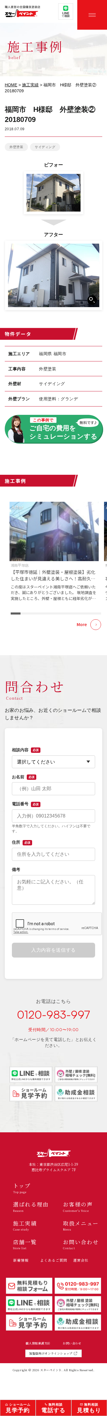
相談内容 (25, 749)
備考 (16, 869)
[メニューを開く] (92, 15)
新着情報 (21, 1260)
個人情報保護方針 (38, 1343)
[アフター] (53, 275)
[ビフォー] (53, 193)
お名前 (23, 776)
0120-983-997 (53, 1014)
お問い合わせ (72, 1343)
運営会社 (81, 1260)
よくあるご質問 (53, 1260)
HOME (11, 84)
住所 (21, 842)
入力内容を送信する (53, 950)
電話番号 (25, 803)
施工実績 (30, 84)
